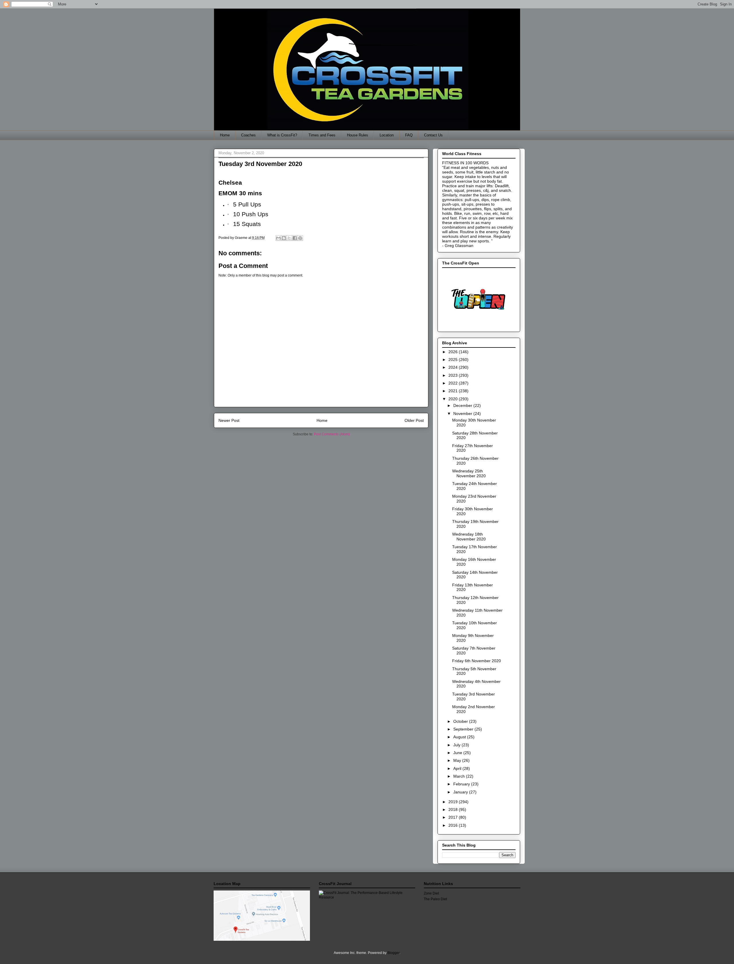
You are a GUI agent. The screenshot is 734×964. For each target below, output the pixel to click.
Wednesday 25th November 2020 (469, 473)
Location (387, 135)
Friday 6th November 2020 (476, 660)
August (460, 737)
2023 (453, 375)
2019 (453, 801)
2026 (453, 351)
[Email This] (278, 238)
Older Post (414, 420)
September (464, 729)
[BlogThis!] (284, 238)
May (457, 760)
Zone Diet (431, 893)
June (458, 752)
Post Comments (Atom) (332, 434)
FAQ (409, 135)
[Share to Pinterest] (300, 238)
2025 (453, 359)
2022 (453, 383)
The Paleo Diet (435, 899)
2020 (453, 399)
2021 (453, 391)
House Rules (357, 135)
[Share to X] (289, 238)
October (461, 721)
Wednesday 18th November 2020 (469, 536)
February (462, 784)
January (461, 792)
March (459, 776)
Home (225, 135)
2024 (453, 367)
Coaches (248, 135)
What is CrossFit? (282, 135)
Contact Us (433, 135)
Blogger (393, 953)
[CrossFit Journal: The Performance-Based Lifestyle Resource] (367, 897)
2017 (453, 817)
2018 (453, 809)
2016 (453, 825)
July (457, 745)
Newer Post (228, 420)
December (463, 405)
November (463, 413)
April (457, 768)
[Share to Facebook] (295, 238)
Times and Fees (322, 135)
